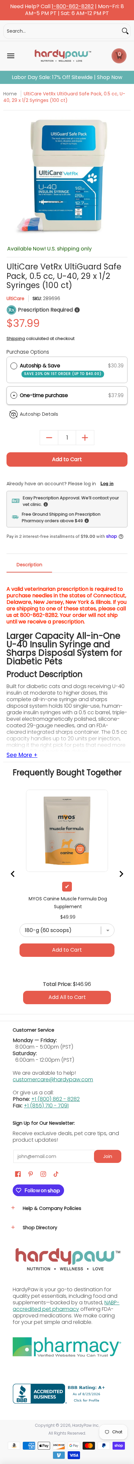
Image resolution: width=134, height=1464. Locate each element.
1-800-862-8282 (73, 6)
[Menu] (10, 56)
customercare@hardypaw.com (53, 1079)
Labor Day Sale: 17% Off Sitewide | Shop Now (67, 77)
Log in (107, 483)
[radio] (13, 366)
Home (10, 93)
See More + (22, 755)
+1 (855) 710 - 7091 (46, 1105)
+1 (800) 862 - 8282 (55, 1099)
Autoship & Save (60, 369)
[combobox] (62, 31)
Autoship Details (39, 414)
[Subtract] (49, 438)
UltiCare (15, 298)
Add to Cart (67, 459)
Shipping (16, 338)
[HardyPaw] (62, 55)
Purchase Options (28, 351)
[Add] (85, 438)
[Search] (125, 31)
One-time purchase (44, 395)
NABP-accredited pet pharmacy (66, 1306)
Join (107, 1156)
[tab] (29, 566)
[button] (119, 56)
